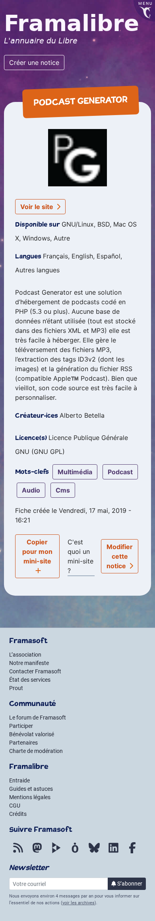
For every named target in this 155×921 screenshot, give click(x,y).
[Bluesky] (94, 852)
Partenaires (23, 742)
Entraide (19, 780)
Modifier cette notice (120, 556)
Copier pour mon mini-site (37, 551)
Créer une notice (34, 62)
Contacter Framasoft (35, 671)
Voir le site (37, 207)
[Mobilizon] (75, 852)
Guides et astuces (31, 789)
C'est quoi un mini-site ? (80, 556)
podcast (120, 472)
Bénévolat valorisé (31, 734)
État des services (29, 680)
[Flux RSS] (18, 852)
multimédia (75, 472)
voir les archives (78, 902)
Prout (16, 688)
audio (31, 490)
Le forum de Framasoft (37, 717)
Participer (21, 726)
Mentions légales (29, 797)
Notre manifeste (29, 663)
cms (63, 490)
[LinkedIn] (113, 852)
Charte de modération (36, 751)
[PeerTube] (56, 852)
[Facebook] (132, 852)
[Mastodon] (37, 852)
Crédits (18, 814)
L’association (25, 654)
